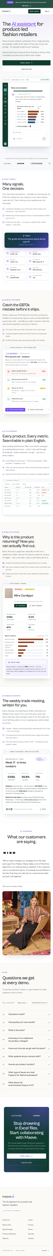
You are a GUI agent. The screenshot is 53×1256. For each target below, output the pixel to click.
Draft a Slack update (25, 126)
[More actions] (48, 409)
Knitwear (24, 484)
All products (7, 484)
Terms (30, 1229)
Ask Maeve (21, 605)
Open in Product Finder (26, 123)
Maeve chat (6, 1225)
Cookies (31, 1238)
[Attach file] (14, 138)
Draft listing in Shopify (16, 409)
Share (44, 809)
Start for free (27, 69)
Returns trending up (16, 484)
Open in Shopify (37, 605)
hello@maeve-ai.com (39, 1003)
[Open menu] (5, 85)
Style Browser (7, 1229)
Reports (5, 1238)
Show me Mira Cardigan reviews (28, 119)
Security (31, 1234)
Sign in (47, 11)
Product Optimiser (9, 1234)
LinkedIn (44, 1250)
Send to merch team (36, 409)
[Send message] (44, 139)
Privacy (31, 1225)
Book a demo (34, 11)
